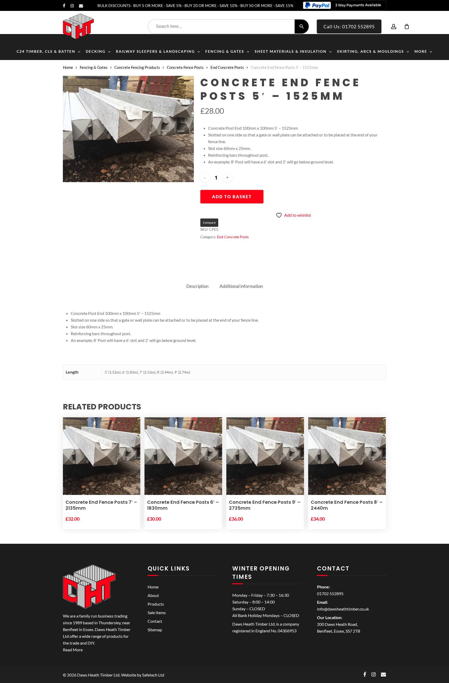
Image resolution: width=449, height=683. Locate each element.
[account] (394, 26)
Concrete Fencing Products (137, 67)
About (153, 595)
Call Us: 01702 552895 (349, 26)
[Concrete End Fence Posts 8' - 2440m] (347, 456)
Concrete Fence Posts (185, 67)
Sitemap (155, 629)
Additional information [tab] (241, 286)
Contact (155, 621)
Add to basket (232, 196)
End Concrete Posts (227, 67)
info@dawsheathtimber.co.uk (343, 608)
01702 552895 (330, 593)
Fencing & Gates (94, 67)
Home (68, 67)
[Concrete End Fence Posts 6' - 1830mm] (183, 456)
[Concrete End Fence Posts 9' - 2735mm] (265, 456)
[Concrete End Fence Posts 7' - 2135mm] (102, 456)
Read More (73, 649)
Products (156, 603)
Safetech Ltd (153, 674)
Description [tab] (197, 286)
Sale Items (157, 612)
